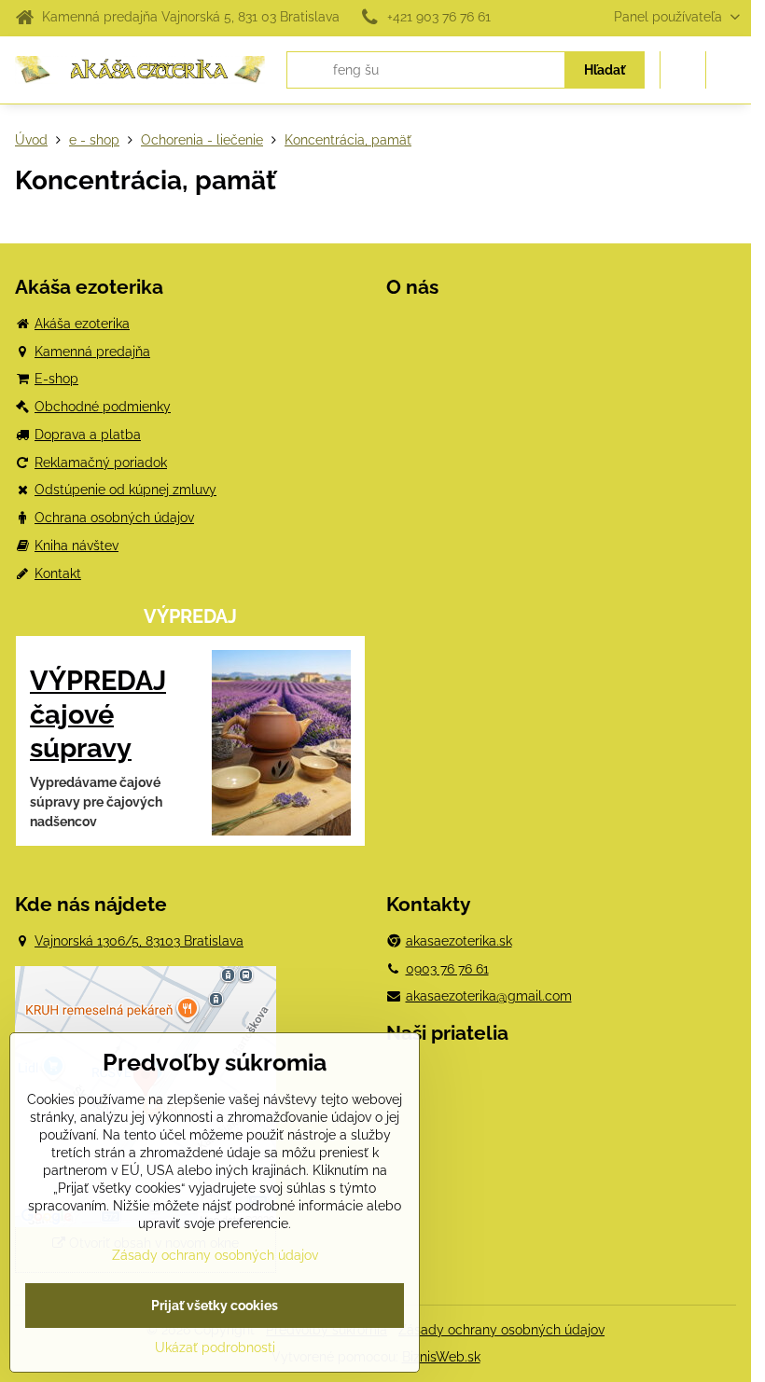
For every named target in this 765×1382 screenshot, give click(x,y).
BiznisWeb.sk (441, 1356)
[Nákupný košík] (683, 70)
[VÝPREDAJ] (281, 745)
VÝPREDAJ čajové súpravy (98, 714)
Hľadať (604, 69)
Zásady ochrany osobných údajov (501, 1329)
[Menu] (728, 70)
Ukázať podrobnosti (215, 1347)
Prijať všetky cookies (214, 1305)
